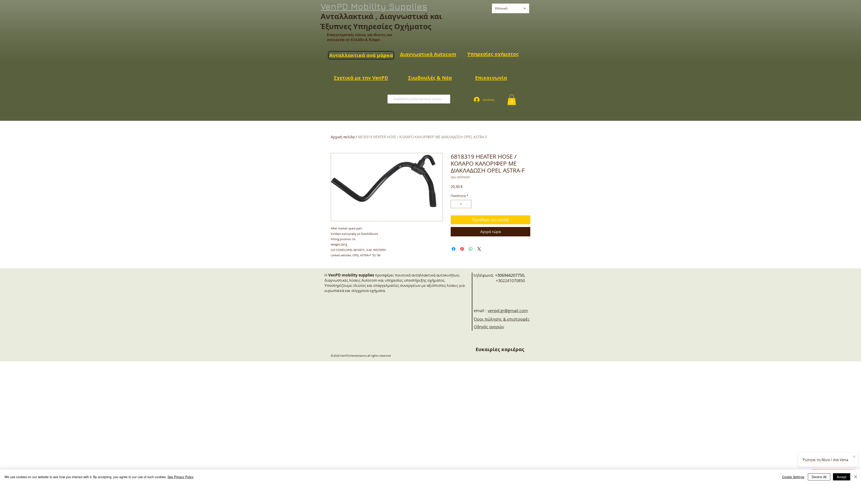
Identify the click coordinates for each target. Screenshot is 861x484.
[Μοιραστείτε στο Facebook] (453, 249)
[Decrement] (454, 204)
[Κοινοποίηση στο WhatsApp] (470, 249)
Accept (841, 477)
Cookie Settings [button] (793, 477)
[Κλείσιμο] (855, 476)
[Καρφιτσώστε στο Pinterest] (462, 249)
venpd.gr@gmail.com (508, 310)
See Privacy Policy (180, 477)
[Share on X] (479, 249)
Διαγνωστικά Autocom (428, 54)
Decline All (819, 477)
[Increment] (468, 204)
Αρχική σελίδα (343, 136)
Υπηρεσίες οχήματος (493, 53)
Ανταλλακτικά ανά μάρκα (361, 55)
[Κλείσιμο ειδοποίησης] (854, 457)
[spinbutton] (461, 204)
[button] (511, 99)
